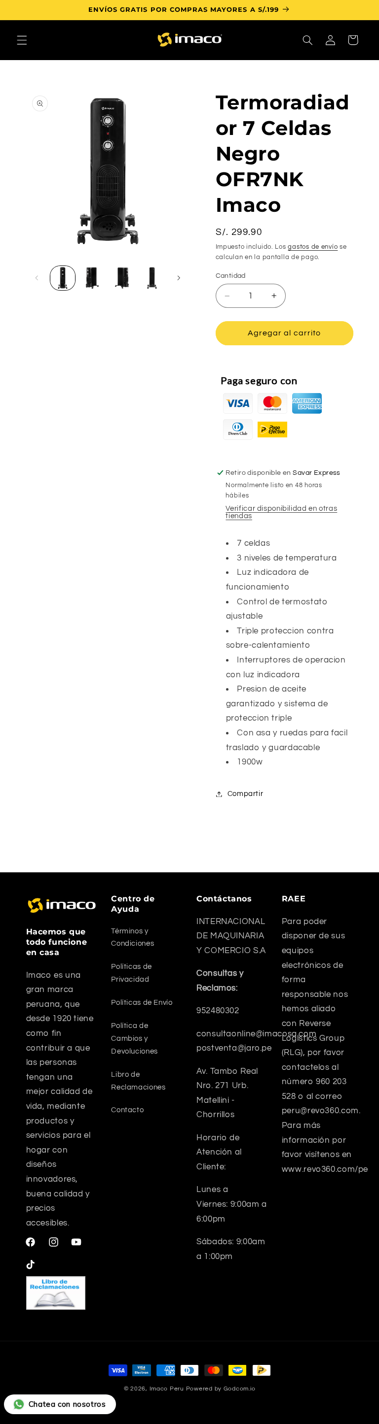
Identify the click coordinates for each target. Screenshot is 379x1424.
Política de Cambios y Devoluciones (134, 1038)
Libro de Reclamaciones (138, 1081)
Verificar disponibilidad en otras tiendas (281, 512)
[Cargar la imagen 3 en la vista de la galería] (122, 278)
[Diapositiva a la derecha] (179, 278)
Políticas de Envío (141, 1002)
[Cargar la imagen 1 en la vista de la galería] (62, 278)
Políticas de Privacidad (131, 973)
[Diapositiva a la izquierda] (37, 278)
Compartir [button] (245, 793)
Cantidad (231, 275)
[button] (21, 40)
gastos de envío (313, 247)
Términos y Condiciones (132, 937)
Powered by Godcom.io (221, 1388)
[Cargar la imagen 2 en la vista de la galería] (92, 278)
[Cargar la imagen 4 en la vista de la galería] (152, 278)
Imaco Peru (167, 1388)
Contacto (127, 1110)
